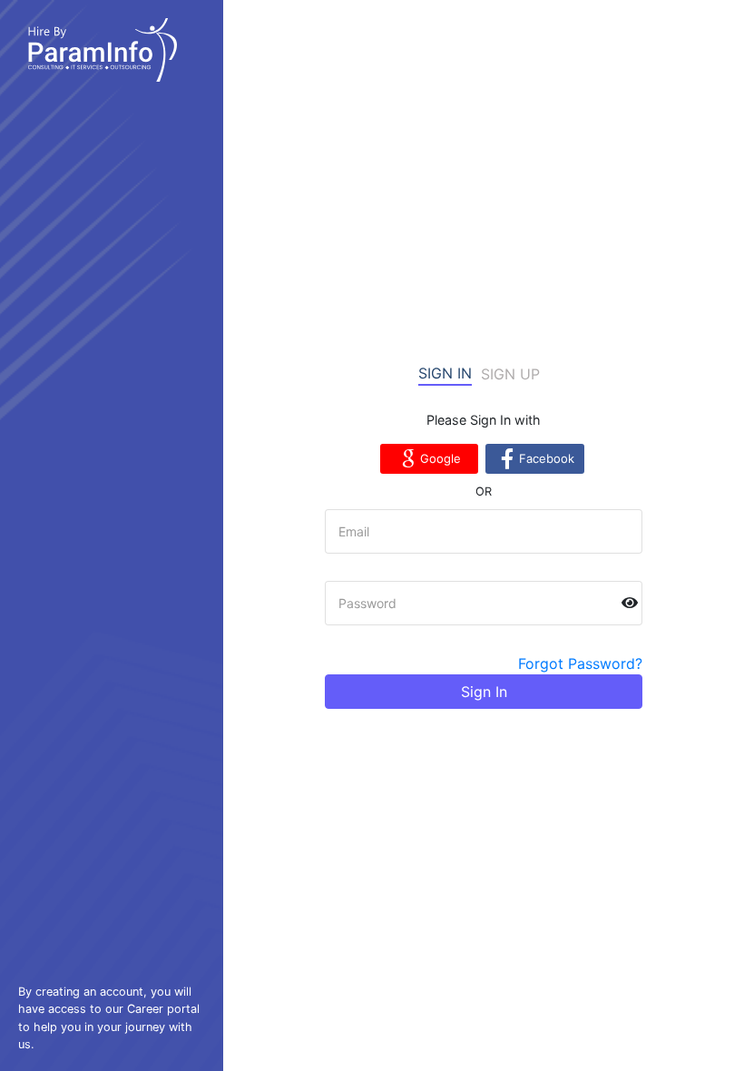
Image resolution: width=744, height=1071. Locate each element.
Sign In (484, 692)
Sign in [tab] (445, 373)
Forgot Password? (580, 663)
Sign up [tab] (510, 374)
